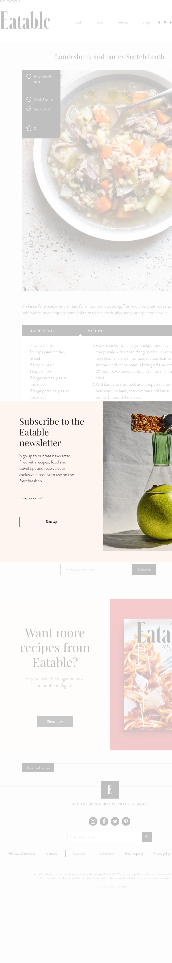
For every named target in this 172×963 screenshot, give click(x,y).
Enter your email (31, 498)
